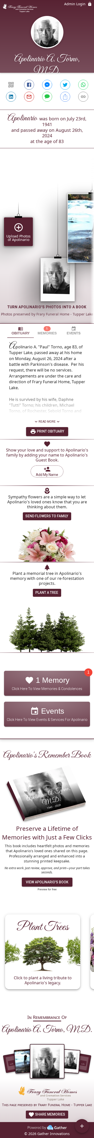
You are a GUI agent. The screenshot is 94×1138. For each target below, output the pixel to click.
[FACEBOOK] (29, 85)
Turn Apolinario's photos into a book (47, 307)
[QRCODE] (11, 85)
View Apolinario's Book (47, 882)
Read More (47, 421)
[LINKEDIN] (11, 97)
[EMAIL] (29, 97)
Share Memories (49, 1114)
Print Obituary (50, 431)
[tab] (20, 331)
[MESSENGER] (47, 85)
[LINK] (83, 97)
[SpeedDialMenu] (82, 1126)
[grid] (47, 244)
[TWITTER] (65, 85)
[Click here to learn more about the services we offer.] (47, 1094)
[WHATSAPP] (83, 85)
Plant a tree (46, 593)
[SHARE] (65, 97)
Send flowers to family (46, 516)
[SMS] (47, 97)
